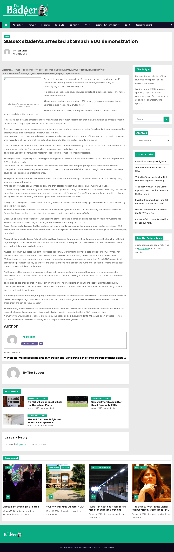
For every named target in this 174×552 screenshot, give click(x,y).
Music (8, 467)
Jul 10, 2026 (97, 514)
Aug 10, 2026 (12, 511)
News (32, 25)
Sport (127, 25)
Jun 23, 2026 (33, 408)
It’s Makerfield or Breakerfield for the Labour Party (45, 403)
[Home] (6, 25)
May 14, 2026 (33, 425)
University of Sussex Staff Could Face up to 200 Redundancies (107, 405)
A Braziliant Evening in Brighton (150, 161)
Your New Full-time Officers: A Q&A (65, 506)
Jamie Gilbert (70, 511)
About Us (17, 25)
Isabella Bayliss (157, 514)
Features (46, 25)
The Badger (21, 51)
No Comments (22, 514)
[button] (171, 24)
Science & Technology (107, 25)
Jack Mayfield (47, 408)
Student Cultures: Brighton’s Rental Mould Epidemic (45, 421)
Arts (87, 25)
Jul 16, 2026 (54, 511)
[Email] (41, 343)
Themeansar (108, 547)
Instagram (143, 248)
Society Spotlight (144, 25)
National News (34, 398)
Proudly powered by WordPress (73, 547)
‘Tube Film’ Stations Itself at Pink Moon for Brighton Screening (107, 508)
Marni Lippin (109, 408)
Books (143, 467)
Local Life (59, 25)
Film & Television (104, 467)
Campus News (97, 398)
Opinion (74, 25)
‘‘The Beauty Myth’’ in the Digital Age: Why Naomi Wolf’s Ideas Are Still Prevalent (151, 190)
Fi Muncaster (46, 425)
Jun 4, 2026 (96, 408)
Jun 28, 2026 (141, 514)
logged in (21, 444)
